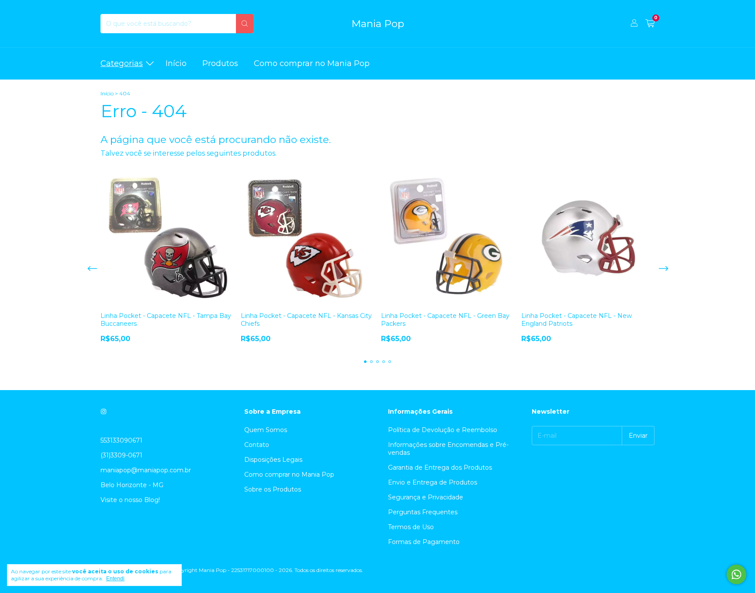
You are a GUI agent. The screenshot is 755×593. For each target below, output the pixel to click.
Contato (256, 445)
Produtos (220, 63)
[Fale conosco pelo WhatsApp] (736, 574)
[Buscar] (244, 23)
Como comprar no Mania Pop (312, 63)
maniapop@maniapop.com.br (145, 470)
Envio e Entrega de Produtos (432, 482)
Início (176, 63)
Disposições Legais (273, 460)
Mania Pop (377, 23)
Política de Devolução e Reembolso (442, 430)
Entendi (115, 579)
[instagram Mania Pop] (103, 411)
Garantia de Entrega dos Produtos (440, 467)
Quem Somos (265, 430)
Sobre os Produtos (272, 489)
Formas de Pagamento (424, 542)
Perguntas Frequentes (422, 512)
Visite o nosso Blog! (130, 500)
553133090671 (121, 440)
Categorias (121, 63)
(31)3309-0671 (121, 455)
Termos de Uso (411, 527)
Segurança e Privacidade (425, 497)
